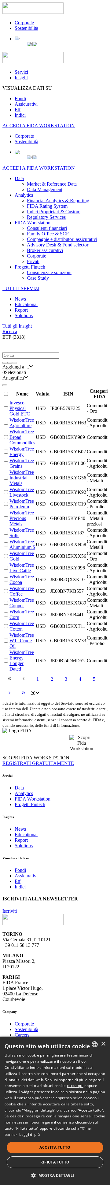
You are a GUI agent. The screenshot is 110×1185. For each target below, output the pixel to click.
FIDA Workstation (32, 222)
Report (21, 310)
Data (19, 178)
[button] (8, 346)
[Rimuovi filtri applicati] (14, 363)
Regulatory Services (46, 217)
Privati (33, 261)
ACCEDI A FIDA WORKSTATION (38, 125)
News (20, 298)
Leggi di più (29, 1134)
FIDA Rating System (47, 206)
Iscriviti (9, 911)
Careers (22, 1034)
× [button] (103, 1044)
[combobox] (15, 367)
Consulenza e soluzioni (49, 272)
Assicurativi (26, 104)
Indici (20, 115)
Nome (22, 393)
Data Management (44, 189)
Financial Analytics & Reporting (58, 200)
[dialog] (55, 1111)
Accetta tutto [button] (54, 1147)
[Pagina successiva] (9, 693)
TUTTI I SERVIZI (20, 288)
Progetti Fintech (30, 267)
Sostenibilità (26, 28)
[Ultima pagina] (23, 693)
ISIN (68, 393)
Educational (26, 304)
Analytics (24, 195)
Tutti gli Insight (17, 326)
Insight (21, 77)
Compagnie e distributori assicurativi (62, 239)
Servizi (21, 72)
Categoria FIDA (100, 393)
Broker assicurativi (45, 250)
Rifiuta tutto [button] (54, 1162)
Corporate (24, 22)
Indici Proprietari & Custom (53, 211)
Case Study (38, 278)
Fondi (20, 98)
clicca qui (75, 1085)
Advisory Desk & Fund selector (57, 244)
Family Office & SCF (48, 233)
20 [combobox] (33, 693)
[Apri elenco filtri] (4, 363)
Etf (17, 109)
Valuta (43, 393)
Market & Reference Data (52, 184)
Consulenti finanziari (47, 228)
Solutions (24, 315)
